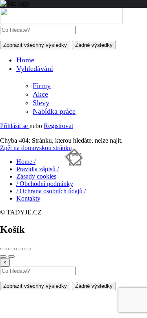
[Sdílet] (11, 249)
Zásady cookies (36, 176)
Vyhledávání (34, 68)
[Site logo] (61, 21)
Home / (26, 161)
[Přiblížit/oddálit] (27, 249)
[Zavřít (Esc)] (3, 249)
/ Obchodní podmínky (44, 183)
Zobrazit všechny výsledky (35, 45)
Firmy (42, 86)
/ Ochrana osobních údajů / (51, 191)
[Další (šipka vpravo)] (11, 256)
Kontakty (28, 198)
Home (25, 60)
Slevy (41, 103)
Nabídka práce (54, 111)
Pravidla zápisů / (37, 169)
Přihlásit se (14, 125)
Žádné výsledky (94, 45)
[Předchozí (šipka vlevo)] (3, 256)
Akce (40, 94)
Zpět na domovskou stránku (36, 147)
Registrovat (58, 125)
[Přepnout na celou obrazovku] (19, 249)
